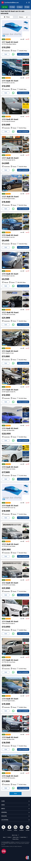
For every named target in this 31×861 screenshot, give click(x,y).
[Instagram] (21, 827)
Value (20, 7)
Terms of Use (15, 837)
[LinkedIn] (28, 827)
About (4, 837)
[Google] (15, 827)
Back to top (14, 835)
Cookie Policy (23, 837)
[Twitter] (3, 827)
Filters (8, 17)
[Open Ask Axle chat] (28, 858)
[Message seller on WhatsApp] (13, 54)
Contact (9, 837)
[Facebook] (9, 827)
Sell (28, 7)
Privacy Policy (15, 839)
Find (13, 7)
